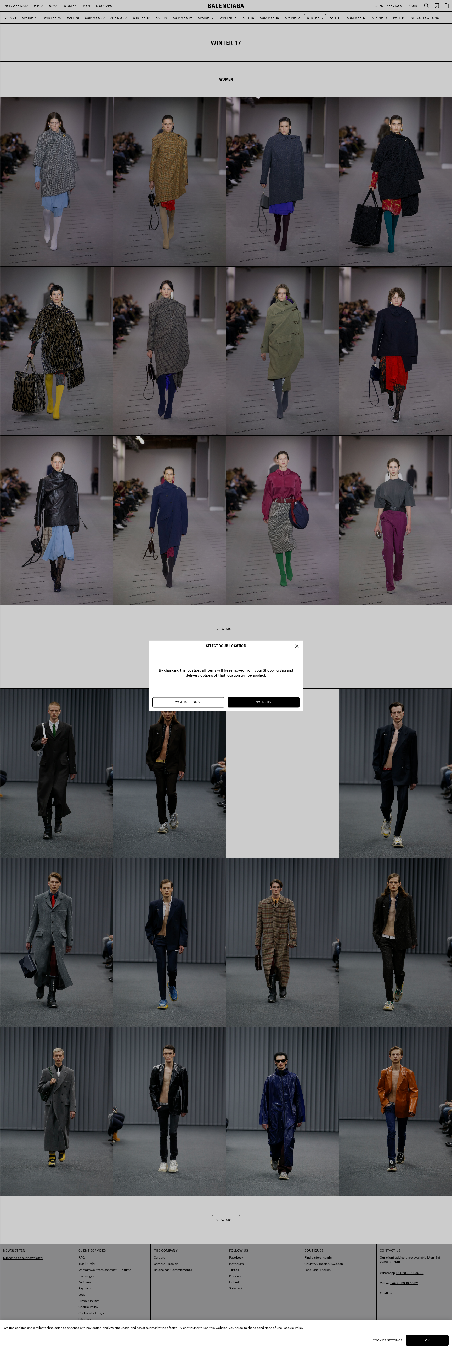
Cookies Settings (387, 1340)
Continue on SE (188, 702)
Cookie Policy (293, 1328)
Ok (427, 1340)
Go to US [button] (263, 702)
